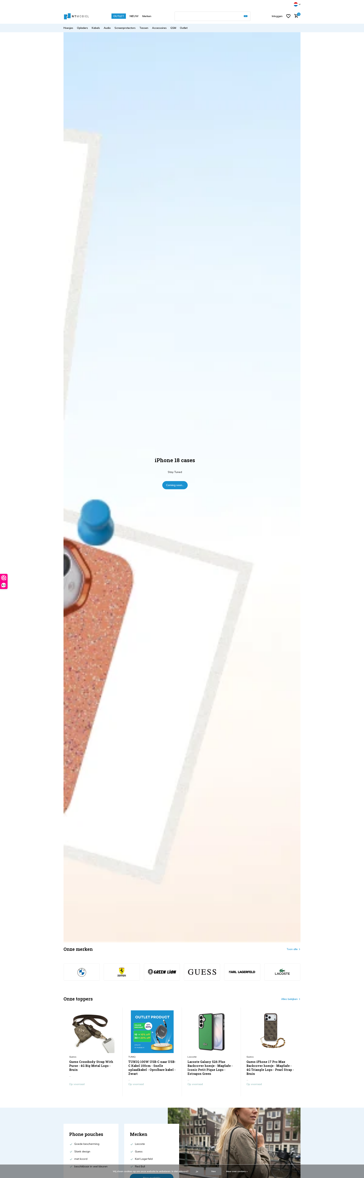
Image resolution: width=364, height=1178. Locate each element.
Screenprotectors (125, 28)
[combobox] (212, 16)
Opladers (82, 28)
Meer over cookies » (237, 1171)
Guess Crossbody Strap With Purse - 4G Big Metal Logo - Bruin (91, 1066)
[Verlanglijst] (288, 16)
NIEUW (134, 16)
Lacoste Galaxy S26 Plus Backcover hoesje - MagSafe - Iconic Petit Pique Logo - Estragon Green (210, 1067)
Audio (107, 28)
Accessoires (159, 28)
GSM (173, 28)
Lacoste (192, 1056)
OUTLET (118, 16)
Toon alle (292, 949)
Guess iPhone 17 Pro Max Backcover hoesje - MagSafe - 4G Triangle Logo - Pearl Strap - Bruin (270, 1067)
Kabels (96, 28)
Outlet (183, 28)
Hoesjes (68, 28)
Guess (72, 1056)
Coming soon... (175, 485)
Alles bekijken (289, 999)
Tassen (143, 28)
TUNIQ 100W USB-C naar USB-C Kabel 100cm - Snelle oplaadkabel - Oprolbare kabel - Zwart (152, 1067)
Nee (213, 1171)
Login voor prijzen (93, 1092)
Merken (146, 16)
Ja (197, 1171)
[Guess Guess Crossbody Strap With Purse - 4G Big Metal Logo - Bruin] (93, 1031)
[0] (295, 16)
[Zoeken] (246, 16)
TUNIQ (132, 1056)
